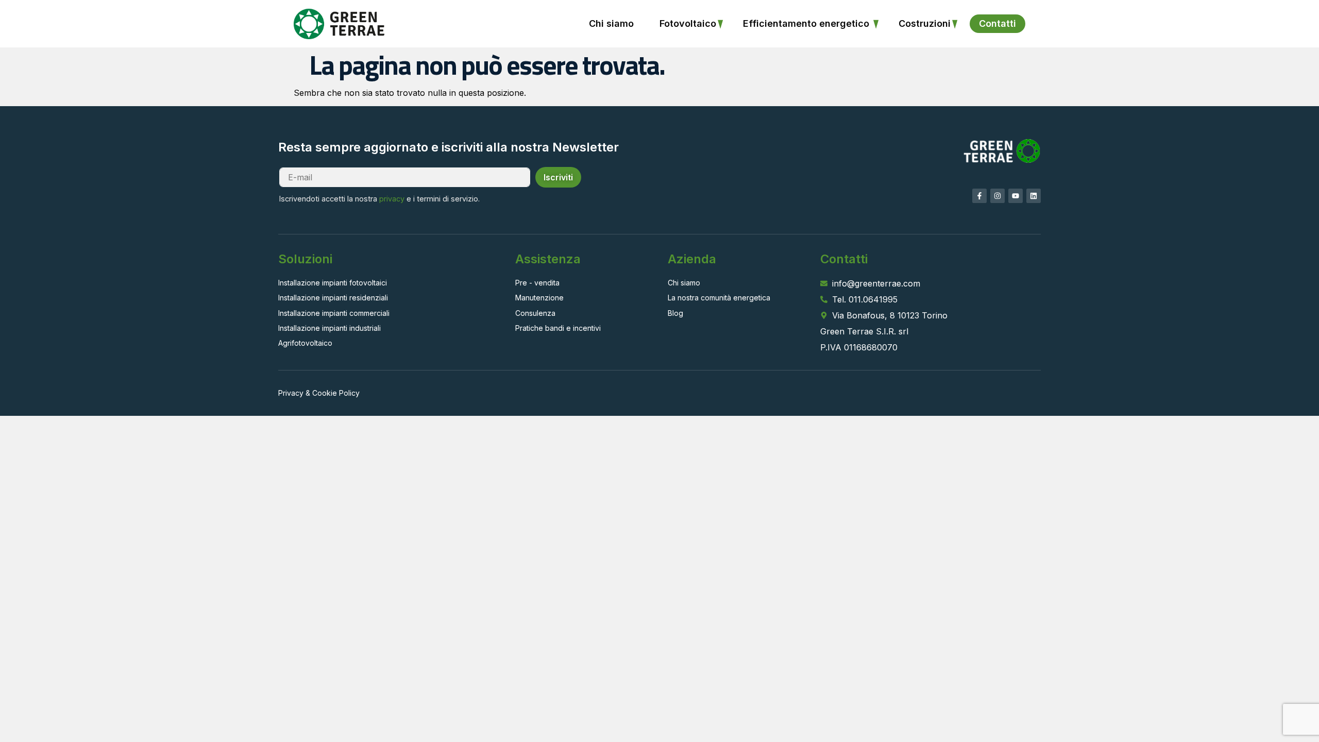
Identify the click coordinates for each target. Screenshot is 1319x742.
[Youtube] (1015, 196)
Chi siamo (611, 23)
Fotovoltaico (688, 23)
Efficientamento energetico (807, 23)
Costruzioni (925, 23)
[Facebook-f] (979, 196)
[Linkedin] (1033, 196)
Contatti (997, 23)
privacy (391, 198)
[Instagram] (997, 196)
